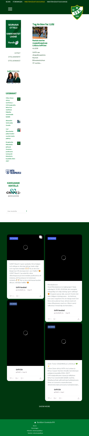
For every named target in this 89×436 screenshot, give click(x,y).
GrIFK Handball (21, 287)
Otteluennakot (14, 61)
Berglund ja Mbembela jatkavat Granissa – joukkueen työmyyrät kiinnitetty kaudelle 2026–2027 (11, 151)
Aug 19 (29, 290)
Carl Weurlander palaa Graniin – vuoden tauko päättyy (10, 133)
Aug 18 (68, 313)
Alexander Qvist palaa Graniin (9, 123)
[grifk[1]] (77, 12)
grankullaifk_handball (21, 290)
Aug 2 (62, 392)
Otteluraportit (14, 57)
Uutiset (17, 53)
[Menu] (9, 9)
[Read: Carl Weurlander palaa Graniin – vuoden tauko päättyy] (19, 130)
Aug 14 (24, 372)
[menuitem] (9, 1)
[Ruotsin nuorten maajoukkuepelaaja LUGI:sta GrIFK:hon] (39, 33)
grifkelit (18, 372)
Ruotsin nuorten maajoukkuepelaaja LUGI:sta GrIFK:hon (39, 43)
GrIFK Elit (19, 370)
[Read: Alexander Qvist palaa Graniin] (19, 122)
